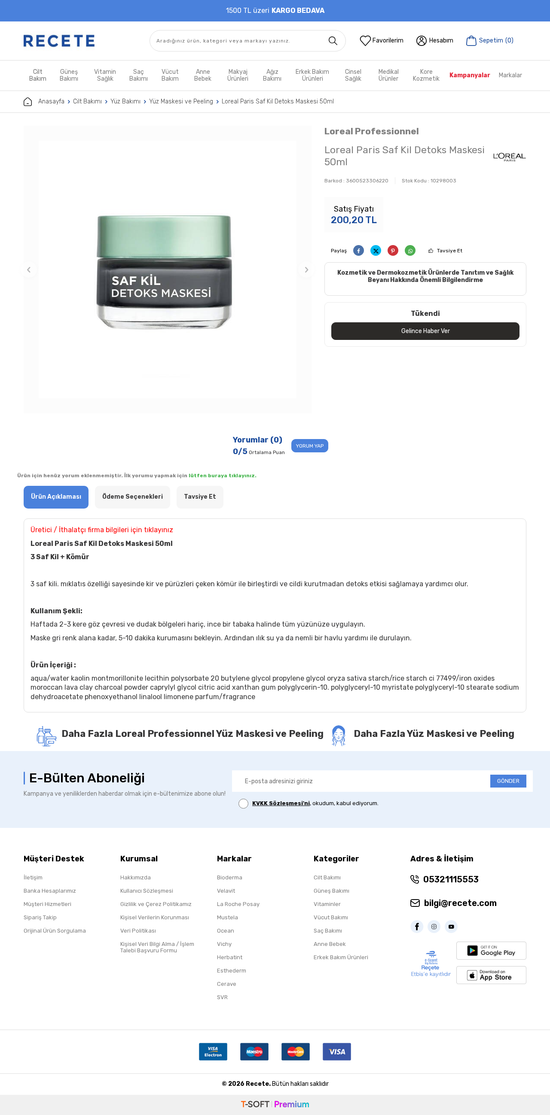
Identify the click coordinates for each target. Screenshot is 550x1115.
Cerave (226, 984)
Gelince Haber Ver (425, 331)
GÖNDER (508, 781)
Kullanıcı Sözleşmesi (146, 891)
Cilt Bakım (37, 75)
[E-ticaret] (275, 1105)
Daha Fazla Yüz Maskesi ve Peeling (434, 733)
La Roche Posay (238, 904)
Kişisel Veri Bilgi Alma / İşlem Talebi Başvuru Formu (157, 947)
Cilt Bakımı (87, 101)
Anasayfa (51, 101)
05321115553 (451, 879)
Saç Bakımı (138, 75)
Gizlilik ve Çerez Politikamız (156, 904)
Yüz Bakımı (125, 101)
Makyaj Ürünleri (237, 75)
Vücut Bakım (170, 75)
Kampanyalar (469, 75)
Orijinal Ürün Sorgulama (55, 930)
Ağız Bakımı (272, 75)
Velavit (226, 891)
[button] (29, 269)
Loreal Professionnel (371, 131)
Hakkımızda (135, 877)
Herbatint (229, 957)
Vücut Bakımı (331, 917)
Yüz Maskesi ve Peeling (181, 101)
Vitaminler (327, 904)
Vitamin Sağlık (105, 75)
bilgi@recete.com (460, 903)
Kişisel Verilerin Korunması (154, 917)
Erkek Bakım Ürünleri (312, 75)
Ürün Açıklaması (56, 496)
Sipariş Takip (40, 917)
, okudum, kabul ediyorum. (315, 803)
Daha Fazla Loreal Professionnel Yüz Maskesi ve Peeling (192, 733)
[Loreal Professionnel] (509, 157)
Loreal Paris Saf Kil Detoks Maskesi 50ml (278, 101)
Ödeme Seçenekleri (132, 496)
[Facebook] (419, 926)
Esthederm (231, 970)
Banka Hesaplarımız (50, 891)
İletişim (33, 877)
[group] (168, 269)
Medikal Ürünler (389, 75)
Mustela (227, 917)
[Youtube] (453, 926)
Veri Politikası (138, 930)
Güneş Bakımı (69, 75)
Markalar (510, 75)
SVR (222, 997)
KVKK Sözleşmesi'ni (281, 803)
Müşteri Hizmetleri (47, 904)
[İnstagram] (436, 926)
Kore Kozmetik (426, 75)
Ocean (225, 930)
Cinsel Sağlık (353, 75)
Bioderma (229, 877)
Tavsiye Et (449, 251)
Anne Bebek (202, 75)
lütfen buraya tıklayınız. (223, 476)
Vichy (224, 944)
